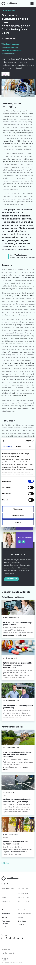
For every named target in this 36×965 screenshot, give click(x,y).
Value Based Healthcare (10, 44)
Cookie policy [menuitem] (6, 946)
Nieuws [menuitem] (20, 917)
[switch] (31, 487)
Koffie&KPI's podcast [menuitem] (24, 913)
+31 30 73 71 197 (23, 897)
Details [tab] (18, 446)
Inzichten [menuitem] (6, 927)
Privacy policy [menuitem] (6, 949)
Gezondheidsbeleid (8, 54)
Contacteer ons (12, 579)
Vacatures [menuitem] (21, 925)
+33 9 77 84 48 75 (23, 901)
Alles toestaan (18, 509)
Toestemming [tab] (7, 446)
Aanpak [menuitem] (5, 917)
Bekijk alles (5, 863)
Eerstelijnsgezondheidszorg (11, 51)
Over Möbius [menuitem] (22, 921)
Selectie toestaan (18, 516)
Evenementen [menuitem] (22, 910)
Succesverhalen (9, 11)
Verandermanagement (10, 47)
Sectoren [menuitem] (6, 914)
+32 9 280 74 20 (23, 889)
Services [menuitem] (6, 910)
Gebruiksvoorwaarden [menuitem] (8, 953)
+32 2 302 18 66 (23, 893)
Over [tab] (29, 446)
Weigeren (18, 522)
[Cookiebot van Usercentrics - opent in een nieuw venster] (25, 441)
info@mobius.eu (7, 884)
